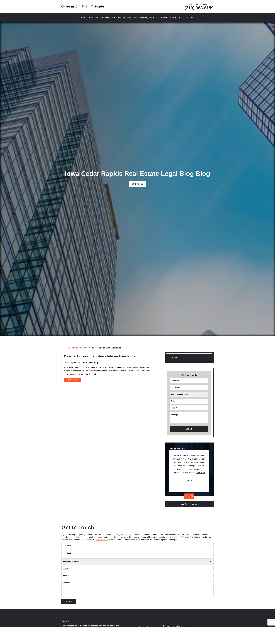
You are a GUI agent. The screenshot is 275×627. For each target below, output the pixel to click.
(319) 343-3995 (101, 540)
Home (83, 18)
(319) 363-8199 (199, 7)
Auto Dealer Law (107, 18)
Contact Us (190, 18)
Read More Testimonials (189, 504)
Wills (172, 18)
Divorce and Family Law (143, 18)
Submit (189, 429)
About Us (92, 18)
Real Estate (161, 18)
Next (191, 496)
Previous (186, 496)
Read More (200, 473)
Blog (180, 18)
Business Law (123, 18)
